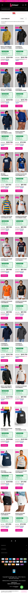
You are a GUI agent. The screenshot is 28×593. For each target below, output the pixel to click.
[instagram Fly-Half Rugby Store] (11, 540)
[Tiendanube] (14, 587)
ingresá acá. (14, 582)
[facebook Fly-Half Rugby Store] (15, 540)
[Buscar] (25, 9)
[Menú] (2, 5)
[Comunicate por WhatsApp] (21, 587)
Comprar (4, 63)
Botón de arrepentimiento (14, 583)
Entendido (24, 591)
